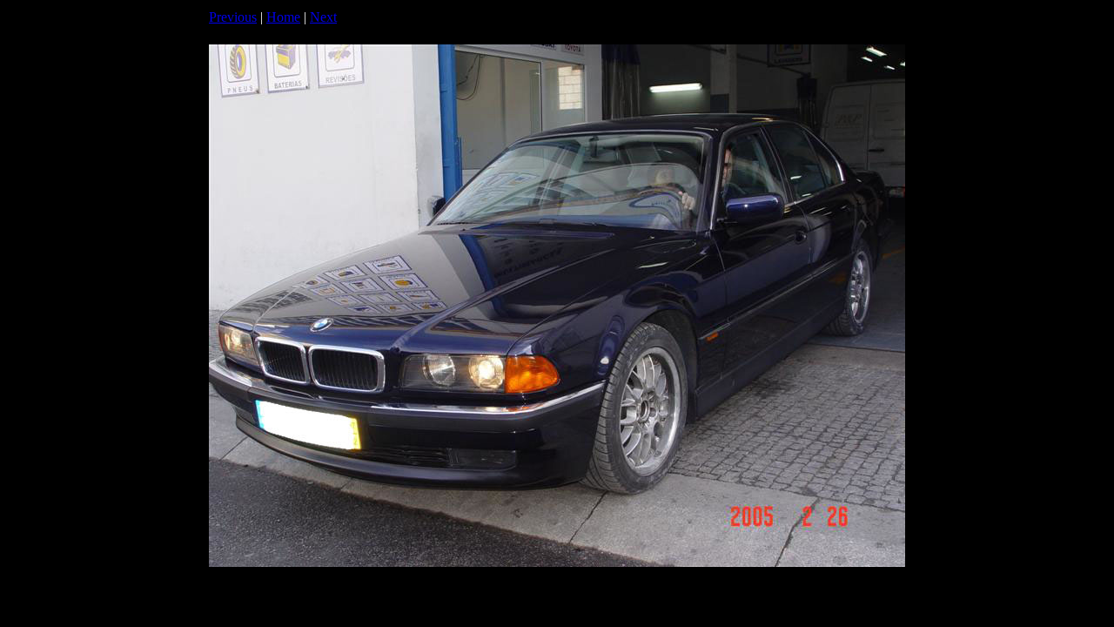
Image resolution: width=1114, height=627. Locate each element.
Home (283, 17)
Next (323, 17)
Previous (233, 17)
